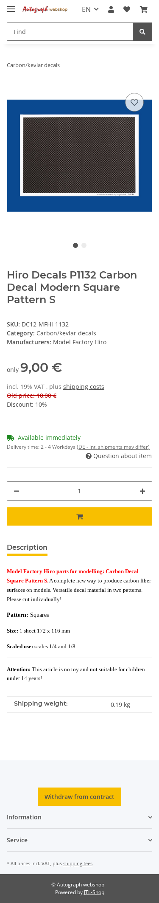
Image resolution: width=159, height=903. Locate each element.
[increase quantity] (142, 491)
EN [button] (86, 9)
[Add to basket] (79, 516)
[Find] (142, 32)
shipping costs (83, 387)
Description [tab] (27, 547)
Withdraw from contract (79, 797)
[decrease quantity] (16, 491)
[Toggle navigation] (11, 5)
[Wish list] (127, 9)
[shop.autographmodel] (46, 9)
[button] (111, 9)
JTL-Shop (94, 892)
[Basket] (143, 9)
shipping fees (77, 863)
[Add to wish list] (134, 102)
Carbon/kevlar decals (66, 333)
